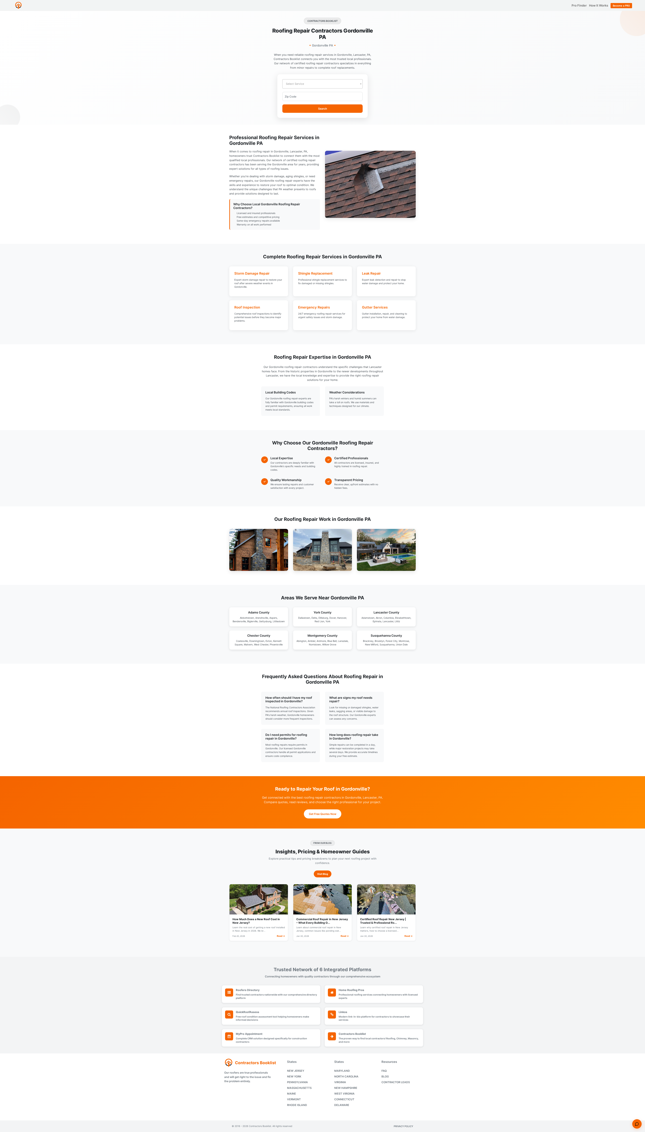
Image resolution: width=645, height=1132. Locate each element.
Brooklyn (379, 641)
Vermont (294, 1099)
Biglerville (252, 621)
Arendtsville (261, 617)
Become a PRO (621, 5)
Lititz (397, 621)
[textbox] (322, 83)
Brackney (368, 641)
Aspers (273, 617)
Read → (281, 936)
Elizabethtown (403, 617)
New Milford (371, 644)
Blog (385, 1076)
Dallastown (304, 617)
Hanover (341, 617)
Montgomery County (322, 635)
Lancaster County (386, 612)
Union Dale (402, 644)
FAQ (384, 1070)
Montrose (404, 641)
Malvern (248, 644)
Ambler (311, 641)
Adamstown (367, 617)
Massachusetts (299, 1088)
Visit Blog (322, 873)
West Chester (261, 644)
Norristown (315, 644)
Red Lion (319, 621)
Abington (301, 641)
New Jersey (295, 1070)
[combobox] (322, 83)
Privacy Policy (403, 1126)
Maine (291, 1093)
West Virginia (344, 1093)
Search (322, 108)
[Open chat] (637, 1124)
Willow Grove (329, 644)
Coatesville (242, 641)
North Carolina (346, 1076)
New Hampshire (345, 1088)
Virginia (340, 1082)
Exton (269, 641)
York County (322, 612)
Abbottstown (247, 617)
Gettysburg (265, 621)
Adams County (258, 612)
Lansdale (343, 641)
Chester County (258, 635)
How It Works (599, 5)
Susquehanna (387, 644)
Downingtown (256, 641)
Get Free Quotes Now (322, 814)
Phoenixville (276, 644)
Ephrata (377, 621)
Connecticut (344, 1099)
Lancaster (388, 621)
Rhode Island (297, 1105)
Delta (314, 617)
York (328, 621)
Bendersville (239, 621)
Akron (379, 617)
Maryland (342, 1070)
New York (294, 1076)
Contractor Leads (395, 1082)
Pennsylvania (297, 1082)
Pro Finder (579, 5)
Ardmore (321, 641)
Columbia (388, 617)
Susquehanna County (386, 635)
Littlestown (279, 621)
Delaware (341, 1105)
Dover (332, 617)
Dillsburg (323, 617)
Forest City (391, 641)
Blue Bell (332, 641)
